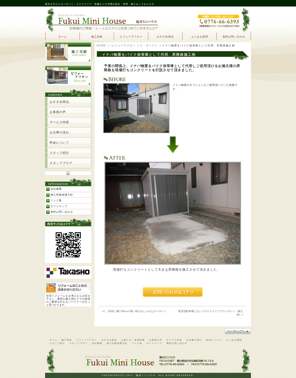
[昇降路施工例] (136, 131)
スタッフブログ (61, 163)
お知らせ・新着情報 (133, 340)
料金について (59, 142)
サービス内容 (59, 122)
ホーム (62, 36)
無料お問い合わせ (234, 36)
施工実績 (96, 36)
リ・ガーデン (149, 45)
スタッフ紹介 (59, 152)
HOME (101, 45)
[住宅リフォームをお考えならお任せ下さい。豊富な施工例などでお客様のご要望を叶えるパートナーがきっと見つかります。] (68, 292)
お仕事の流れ (59, 132)
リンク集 (56, 200)
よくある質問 (199, 36)
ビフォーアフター (131, 36)
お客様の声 (58, 112)
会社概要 (56, 188)
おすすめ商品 (165, 36)
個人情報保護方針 (61, 194)
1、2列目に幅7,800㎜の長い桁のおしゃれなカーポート (135, 311)
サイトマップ (58, 206)
